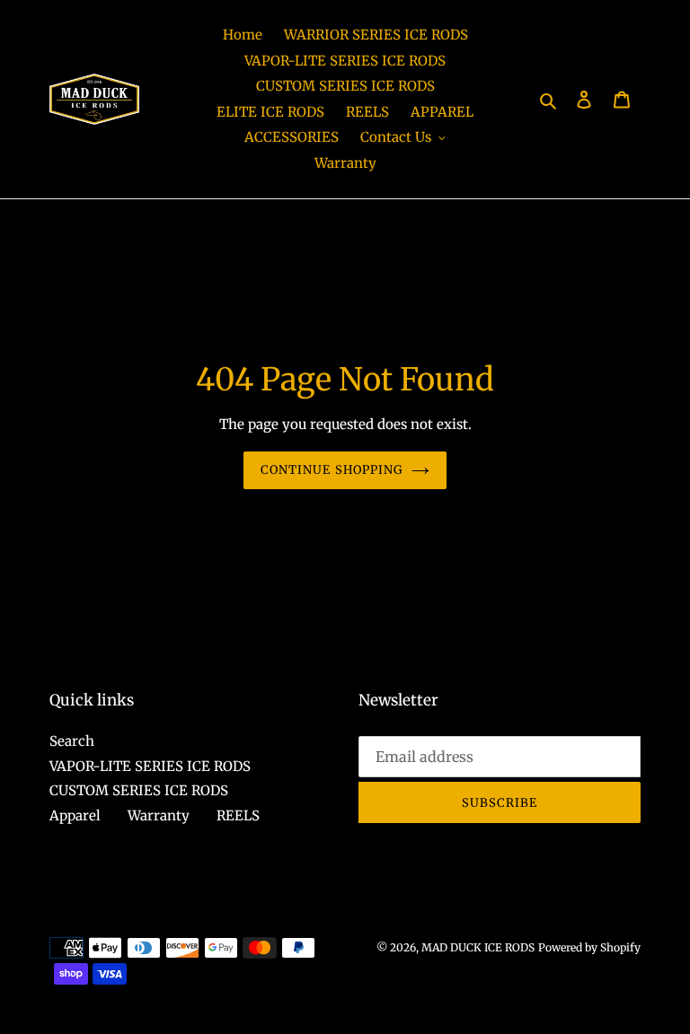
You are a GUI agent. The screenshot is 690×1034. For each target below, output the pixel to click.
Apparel (75, 815)
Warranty (159, 815)
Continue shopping (331, 470)
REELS (238, 815)
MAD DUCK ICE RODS (478, 947)
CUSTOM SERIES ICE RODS (138, 790)
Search (71, 740)
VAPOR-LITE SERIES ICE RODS (150, 766)
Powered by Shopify (589, 947)
